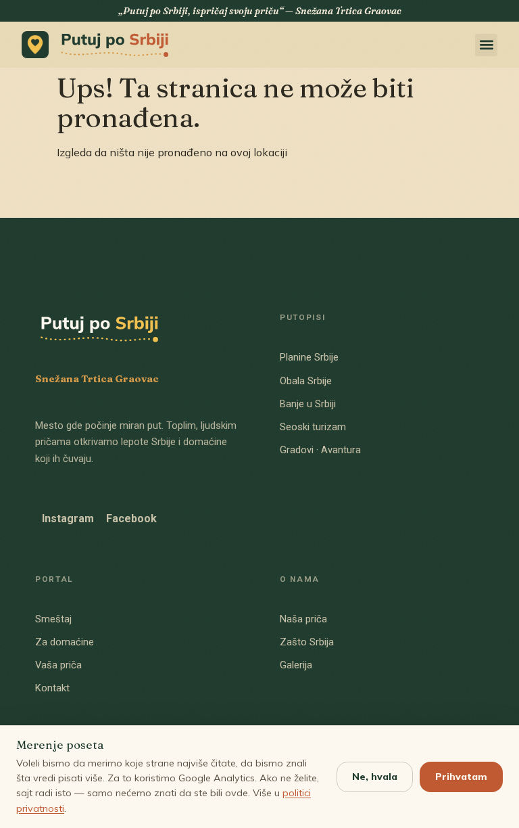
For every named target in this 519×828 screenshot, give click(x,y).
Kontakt (52, 688)
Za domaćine (64, 642)
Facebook (131, 518)
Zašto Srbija (307, 642)
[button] (486, 45)
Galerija (296, 665)
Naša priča (303, 619)
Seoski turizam (313, 427)
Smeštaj (53, 619)
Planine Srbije (309, 357)
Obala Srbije (306, 381)
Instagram (68, 518)
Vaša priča (58, 665)
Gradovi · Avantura (320, 450)
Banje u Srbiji (308, 404)
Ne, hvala (374, 776)
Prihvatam (461, 776)
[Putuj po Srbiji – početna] (99, 44)
